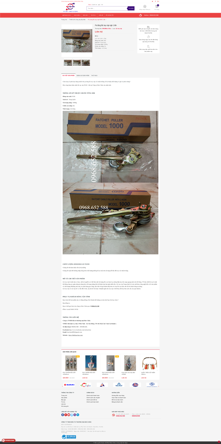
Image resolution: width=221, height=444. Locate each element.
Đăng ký (148, 9)
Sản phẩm (77, 15)
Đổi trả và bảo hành (117, 399)
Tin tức (93, 15)
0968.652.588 (120, 416)
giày (99, 4)
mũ (102, 4)
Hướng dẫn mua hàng (118, 395)
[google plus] (158, 1)
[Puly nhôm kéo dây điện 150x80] (110, 363)
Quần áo (94, 4)
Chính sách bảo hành (93, 402)
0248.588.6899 (72, 429)
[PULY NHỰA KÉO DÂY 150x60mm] (90, 363)
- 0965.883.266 (90, 429)
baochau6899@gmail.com (74, 332)
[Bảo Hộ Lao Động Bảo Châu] (72, 8)
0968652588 (136, 416)
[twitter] (152, 1)
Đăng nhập (142, 9)
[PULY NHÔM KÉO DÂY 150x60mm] (71, 363)
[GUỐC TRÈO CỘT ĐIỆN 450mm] (149, 363)
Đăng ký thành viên (117, 402)
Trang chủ (67, 15)
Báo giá (85, 15)
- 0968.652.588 (81, 429)
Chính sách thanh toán (93, 395)
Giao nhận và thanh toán (119, 397)
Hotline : (151, 15)
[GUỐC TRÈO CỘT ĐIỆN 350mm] (130, 363)
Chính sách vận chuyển (93, 397)
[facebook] (155, 1)
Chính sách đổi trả (92, 399)
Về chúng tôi (109, 15)
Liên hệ (101, 15)
